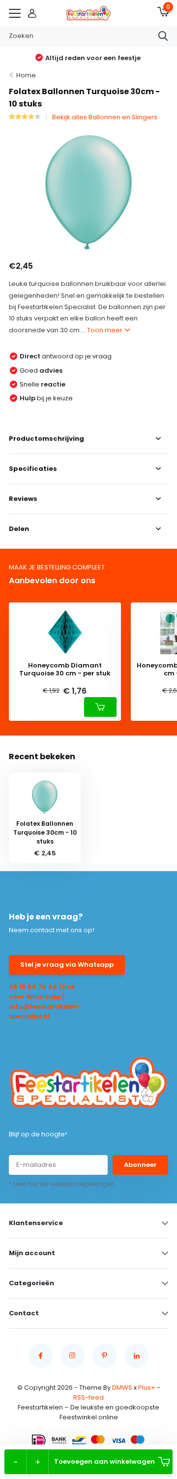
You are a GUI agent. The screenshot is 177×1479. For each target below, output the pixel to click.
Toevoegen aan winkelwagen (104, 1461)
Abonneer (140, 1164)
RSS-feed (88, 1397)
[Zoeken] (163, 36)
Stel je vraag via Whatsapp (67, 964)
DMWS (122, 1387)
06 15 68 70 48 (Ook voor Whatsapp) (42, 991)
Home (26, 75)
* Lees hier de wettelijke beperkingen (61, 1184)
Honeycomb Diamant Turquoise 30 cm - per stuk (65, 669)
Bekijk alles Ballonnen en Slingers (104, 117)
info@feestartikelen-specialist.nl (45, 1011)
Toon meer (105, 330)
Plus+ (146, 1387)
